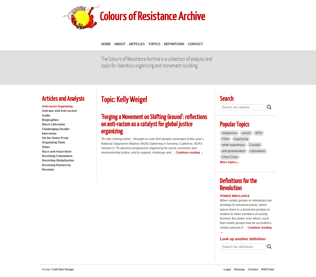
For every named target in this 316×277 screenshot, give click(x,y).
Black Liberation (53, 124)
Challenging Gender (56, 129)
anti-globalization (233, 151)
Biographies (50, 120)
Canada (254, 145)
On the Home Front (55, 138)
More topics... (229, 162)
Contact (195, 44)
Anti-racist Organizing (57, 106)
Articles (137, 44)
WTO (258, 133)
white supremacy (233, 145)
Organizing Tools (53, 142)
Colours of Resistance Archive (152, 15)
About (119, 44)
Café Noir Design (63, 269)
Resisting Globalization (58, 160)
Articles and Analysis (63, 98)
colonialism (257, 151)
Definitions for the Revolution (238, 184)
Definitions (174, 44)
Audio (46, 115)
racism (246, 133)
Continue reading (189, 152)
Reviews (48, 169)
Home (106, 44)
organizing (241, 139)
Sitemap (239, 269)
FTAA (225, 139)
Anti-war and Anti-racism (59, 111)
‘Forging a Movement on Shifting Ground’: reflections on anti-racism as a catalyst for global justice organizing (154, 123)
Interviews (49, 133)
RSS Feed (267, 269)
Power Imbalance (235, 196)
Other (46, 147)
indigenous (229, 133)
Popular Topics (234, 124)
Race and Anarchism (57, 151)
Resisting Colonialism (57, 156)
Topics (154, 44)
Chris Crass (230, 157)
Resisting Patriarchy (56, 165)
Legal (227, 269)
